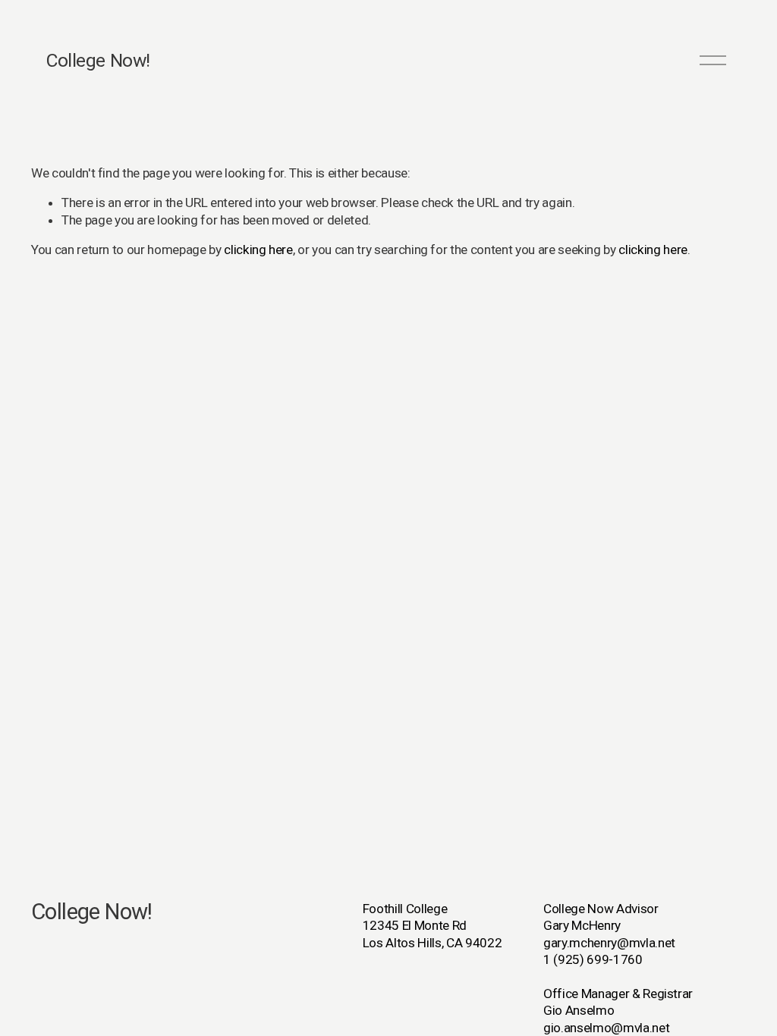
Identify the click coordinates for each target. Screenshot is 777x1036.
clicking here (258, 249)
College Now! (97, 60)
